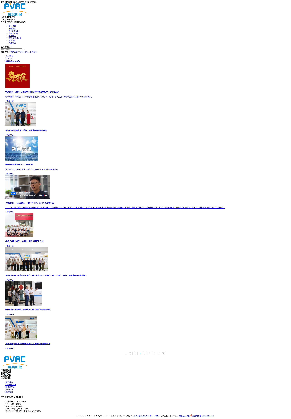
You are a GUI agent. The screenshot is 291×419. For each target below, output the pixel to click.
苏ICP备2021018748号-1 (143, 416)
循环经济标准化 (15, 38)
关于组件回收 (14, 31)
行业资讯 (9, 58)
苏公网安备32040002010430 (203, 416)
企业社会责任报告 (12, 61)
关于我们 (12, 29)
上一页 (128, 353)
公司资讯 (33, 52)
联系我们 (12, 40)
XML (157, 416)
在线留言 (12, 43)
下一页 (161, 353)
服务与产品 (13, 33)
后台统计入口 (184, 416)
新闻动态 (12, 36)
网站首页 (12, 26)
